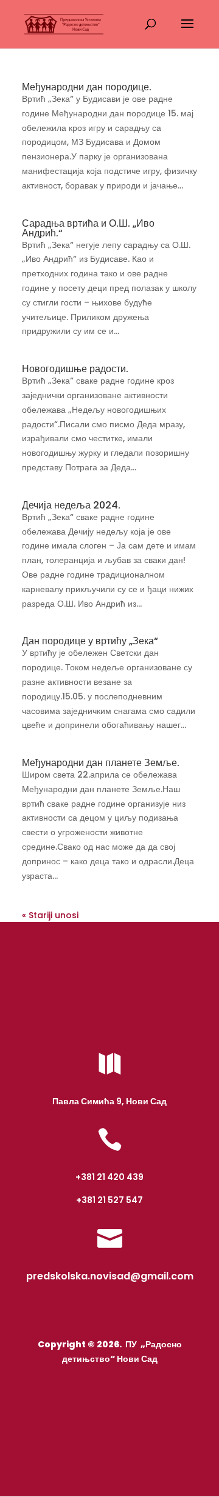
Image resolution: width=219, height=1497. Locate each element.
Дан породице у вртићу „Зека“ (90, 641)
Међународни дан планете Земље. (100, 763)
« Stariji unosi (50, 915)
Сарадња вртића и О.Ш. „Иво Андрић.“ (88, 228)
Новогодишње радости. (75, 369)
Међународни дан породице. (86, 87)
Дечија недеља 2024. (71, 505)
